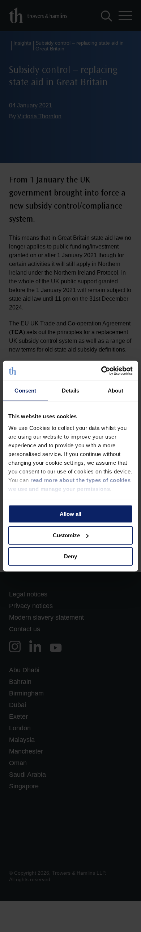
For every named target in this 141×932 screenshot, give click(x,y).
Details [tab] (71, 390)
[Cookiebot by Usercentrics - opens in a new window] (101, 370)
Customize (66, 535)
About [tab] (116, 390)
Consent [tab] (25, 390)
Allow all (70, 514)
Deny (70, 556)
